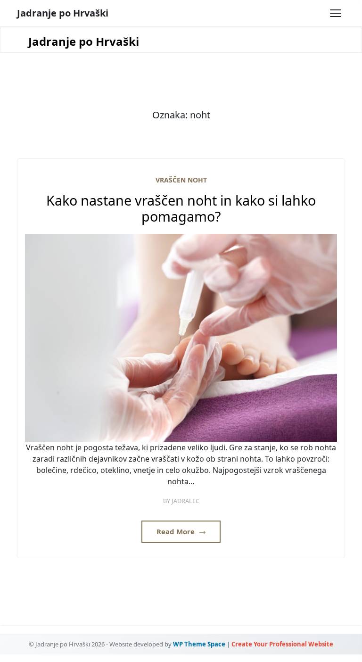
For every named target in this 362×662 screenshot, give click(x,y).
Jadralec (185, 501)
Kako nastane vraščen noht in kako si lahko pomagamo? (181, 208)
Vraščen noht (181, 179)
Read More (176, 531)
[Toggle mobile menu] (335, 13)
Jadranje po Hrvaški (62, 13)
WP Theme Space (199, 644)
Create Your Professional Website (282, 644)
